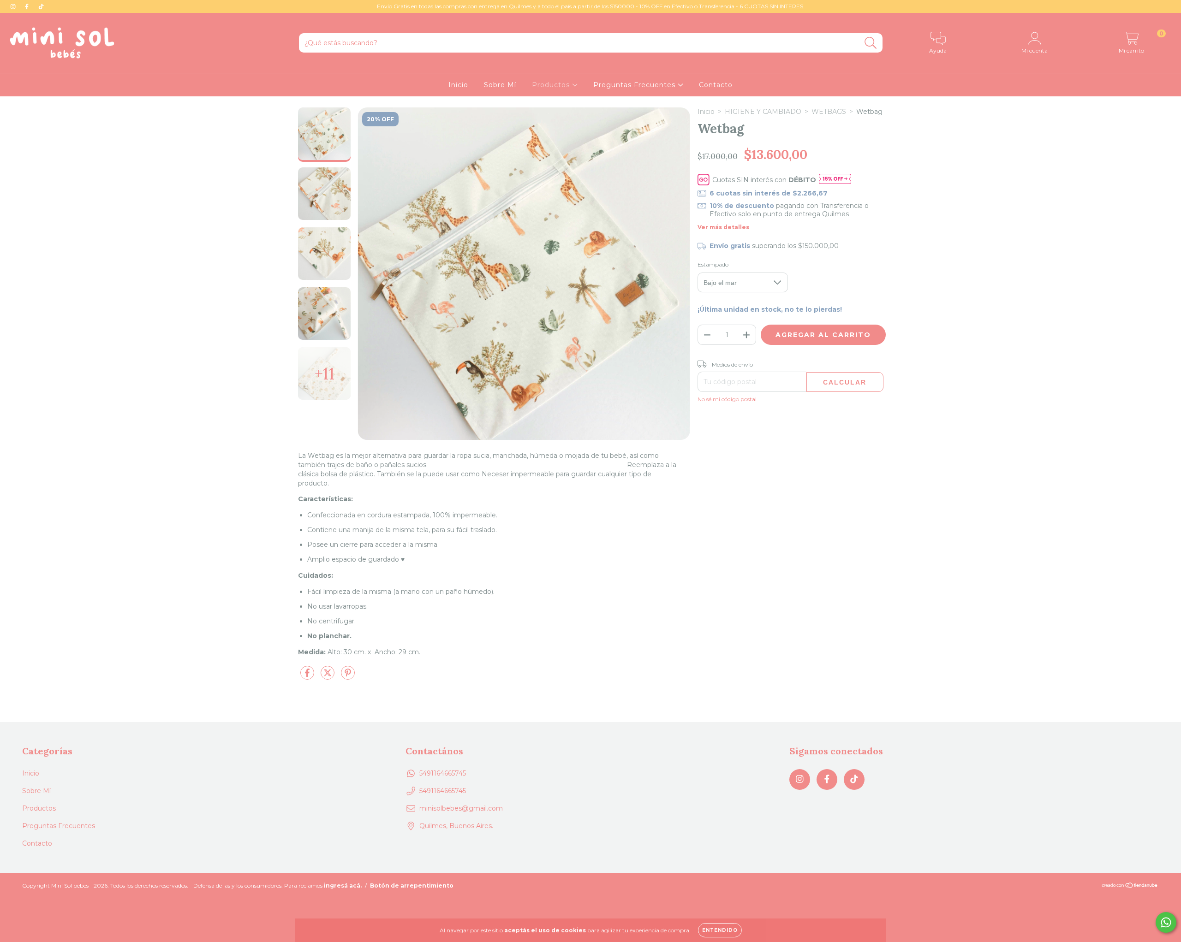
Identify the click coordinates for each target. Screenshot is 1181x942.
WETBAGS (828, 111)
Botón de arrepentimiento (411, 885)
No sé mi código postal (727, 399)
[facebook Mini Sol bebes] (28, 6)
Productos (552, 85)
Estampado (713, 264)
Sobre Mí (500, 85)
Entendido (720, 930)
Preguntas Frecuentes (635, 85)
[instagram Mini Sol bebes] (14, 6)
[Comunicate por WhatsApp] (1166, 922)
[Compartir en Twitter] (328, 676)
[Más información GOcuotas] (835, 179)
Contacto (716, 85)
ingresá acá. (343, 885)
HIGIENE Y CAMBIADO (763, 111)
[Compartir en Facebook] (308, 676)
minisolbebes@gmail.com (461, 808)
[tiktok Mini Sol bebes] (41, 6)
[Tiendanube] (1130, 886)
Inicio (458, 85)
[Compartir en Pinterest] (348, 676)
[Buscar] (871, 43)
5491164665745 (442, 773)
